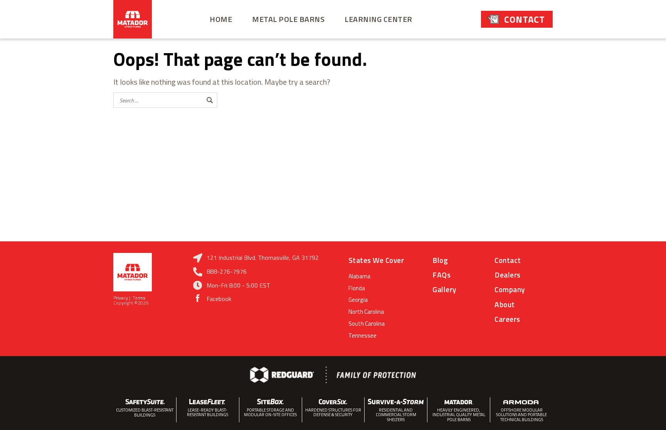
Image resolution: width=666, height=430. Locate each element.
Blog (440, 260)
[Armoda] (521, 401)
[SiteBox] (270, 401)
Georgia (358, 299)
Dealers (507, 274)
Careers (507, 319)
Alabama (359, 276)
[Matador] (458, 401)
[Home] (132, 19)
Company (509, 289)
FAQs (441, 274)
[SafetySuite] (144, 401)
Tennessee (362, 335)
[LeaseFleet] (207, 401)
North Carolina (366, 311)
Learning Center (378, 19)
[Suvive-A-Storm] (396, 401)
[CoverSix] (333, 401)
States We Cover (376, 260)
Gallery (444, 289)
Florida (356, 288)
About (504, 304)
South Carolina (366, 323)
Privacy (121, 297)
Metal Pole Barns (288, 19)
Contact (524, 19)
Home (221, 19)
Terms (141, 297)
